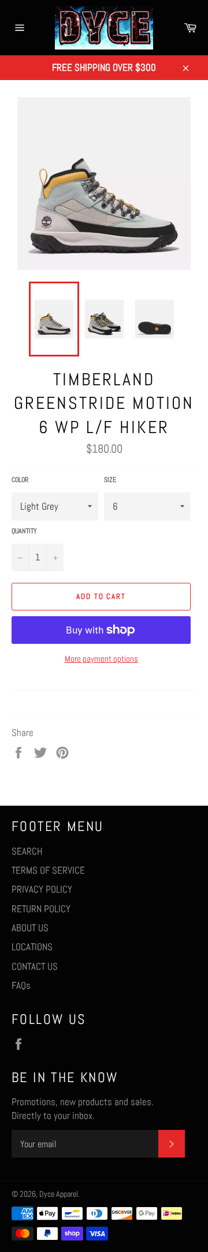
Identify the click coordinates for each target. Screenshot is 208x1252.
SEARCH (27, 851)
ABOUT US (30, 927)
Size (110, 479)
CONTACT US (35, 966)
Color (20, 479)
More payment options (101, 658)
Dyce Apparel (58, 1194)
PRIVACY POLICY (42, 889)
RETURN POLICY (41, 908)
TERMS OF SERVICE (48, 870)
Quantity (24, 531)
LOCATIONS (32, 946)
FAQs (21, 985)
